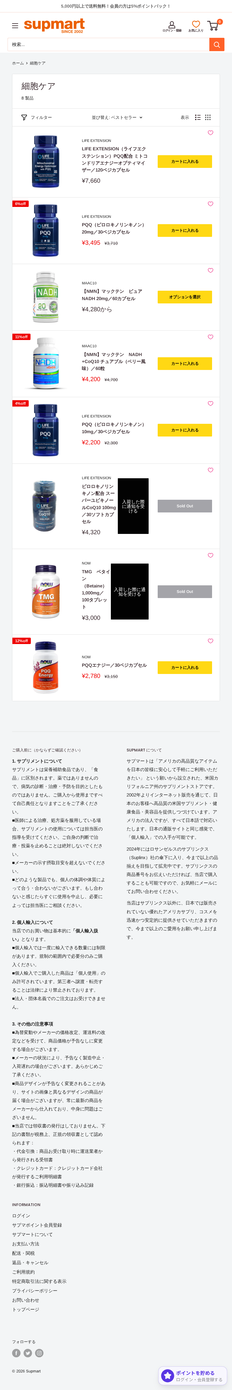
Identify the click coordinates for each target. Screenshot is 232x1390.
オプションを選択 (185, 297)
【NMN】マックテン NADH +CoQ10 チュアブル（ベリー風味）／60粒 (114, 361)
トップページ (25, 1309)
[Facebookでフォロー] (16, 1353)
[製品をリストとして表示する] (198, 117)
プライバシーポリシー (34, 1290)
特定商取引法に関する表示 (39, 1281)
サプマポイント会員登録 (37, 1225)
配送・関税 (23, 1253)
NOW (86, 563)
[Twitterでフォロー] (28, 1353)
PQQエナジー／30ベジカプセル (114, 665)
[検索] (216, 44)
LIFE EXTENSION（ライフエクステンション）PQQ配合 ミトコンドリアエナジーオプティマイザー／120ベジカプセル (115, 159)
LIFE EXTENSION (96, 141)
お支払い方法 (25, 1243)
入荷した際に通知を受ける (133, 506)
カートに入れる (185, 161)
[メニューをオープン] (15, 25)
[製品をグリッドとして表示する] (208, 117)
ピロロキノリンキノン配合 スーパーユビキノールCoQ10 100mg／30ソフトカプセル (99, 504)
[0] (213, 26)
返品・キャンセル (30, 1262)
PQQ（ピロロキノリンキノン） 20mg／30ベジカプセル (114, 228)
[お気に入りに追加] (210, 132)
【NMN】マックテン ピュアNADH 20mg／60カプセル (112, 295)
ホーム (18, 63)
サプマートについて (32, 1234)
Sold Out (185, 506)
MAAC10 (89, 283)
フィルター (41, 117)
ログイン (21, 1215)
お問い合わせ (25, 1300)
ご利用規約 (23, 1271)
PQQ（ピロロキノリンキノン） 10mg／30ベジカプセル (114, 428)
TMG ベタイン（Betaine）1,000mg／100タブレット (96, 589)
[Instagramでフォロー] (39, 1353)
